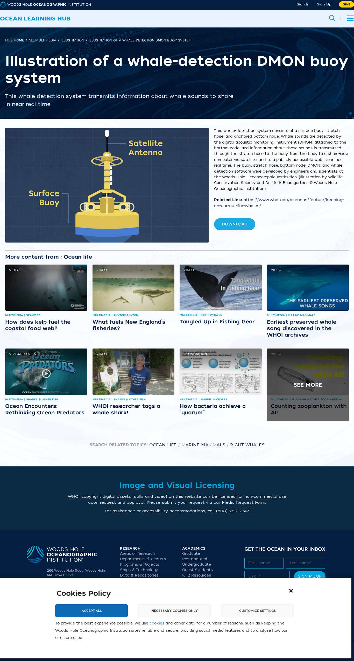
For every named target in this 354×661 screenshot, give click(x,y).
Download (234, 224)
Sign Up (324, 4)
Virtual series (22, 354)
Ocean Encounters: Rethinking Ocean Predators (44, 409)
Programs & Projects (139, 564)
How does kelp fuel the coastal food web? (37, 325)
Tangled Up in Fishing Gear (217, 321)
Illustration (195, 354)
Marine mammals (203, 445)
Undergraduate (196, 564)
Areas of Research (137, 553)
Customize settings (257, 611)
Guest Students (197, 569)
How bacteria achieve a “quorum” (213, 409)
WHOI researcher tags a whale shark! (126, 409)
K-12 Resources (196, 575)
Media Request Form (243, 502)
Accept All (92, 611)
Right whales (247, 445)
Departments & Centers (143, 559)
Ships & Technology (139, 569)
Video (14, 270)
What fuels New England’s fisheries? (129, 325)
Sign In (303, 4)
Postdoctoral (194, 559)
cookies (157, 623)
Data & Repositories (139, 575)
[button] (291, 590)
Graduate (191, 553)
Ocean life (162, 445)
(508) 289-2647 (232, 511)
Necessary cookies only (174, 611)
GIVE (346, 4)
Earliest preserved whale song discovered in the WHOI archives (301, 328)
